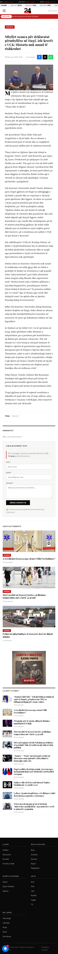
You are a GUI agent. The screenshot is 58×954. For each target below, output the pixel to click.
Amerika (34, 855)
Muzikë (33, 895)
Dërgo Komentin (18, 503)
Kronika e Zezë (8, 864)
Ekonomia (7, 855)
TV (32, 904)
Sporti (5, 882)
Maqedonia (35, 868)
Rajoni (33, 864)
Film (32, 886)
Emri (8, 462)
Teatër (33, 900)
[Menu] (4, 11)
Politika (5, 850)
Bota (33, 850)
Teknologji (7, 918)
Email (8, 472)
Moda (5, 927)
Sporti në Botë (8, 886)
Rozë (5, 932)
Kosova (9, 27)
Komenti (9, 483)
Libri (32, 891)
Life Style (6, 923)
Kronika (6, 859)
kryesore (15, 416)
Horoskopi (7, 936)
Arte (32, 882)
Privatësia (45, 947)
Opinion (5, 891)
